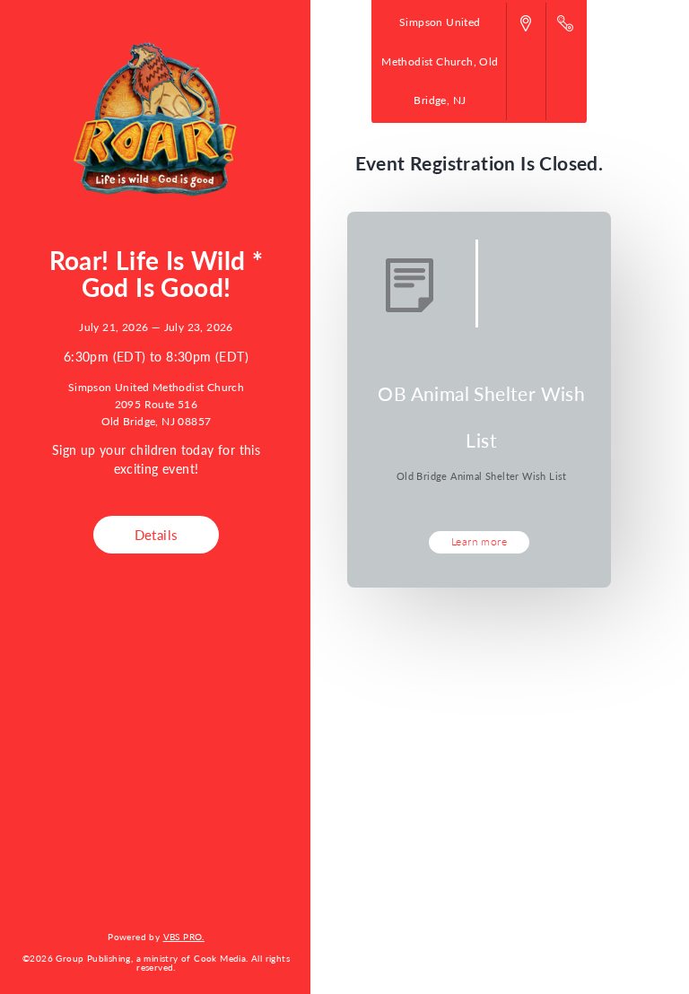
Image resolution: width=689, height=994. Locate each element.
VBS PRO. (184, 936)
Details (157, 535)
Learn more (479, 541)
